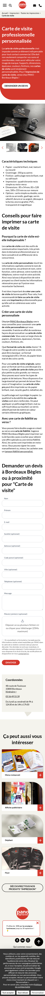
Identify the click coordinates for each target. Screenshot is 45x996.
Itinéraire (10, 691)
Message (8, 593)
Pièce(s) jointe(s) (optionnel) (15, 614)
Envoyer (11, 662)
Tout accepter (8, 992)
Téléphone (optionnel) (13, 581)
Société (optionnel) (12, 534)
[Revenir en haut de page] (38, 941)
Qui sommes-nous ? (22, 946)
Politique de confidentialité (28, 985)
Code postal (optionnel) (13, 558)
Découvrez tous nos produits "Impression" (22, 887)
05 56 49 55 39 (13, 696)
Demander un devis (16, 85)
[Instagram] (28, 940)
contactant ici (23, 654)
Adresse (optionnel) (12, 546)
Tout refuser (23, 992)
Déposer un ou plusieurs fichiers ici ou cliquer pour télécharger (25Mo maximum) (23, 628)
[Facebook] (17, 940)
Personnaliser (38, 992)
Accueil (5, 13)
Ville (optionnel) (10, 569)
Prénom (7, 510)
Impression (14, 13)
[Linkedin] (22, 940)
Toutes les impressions (30, 13)
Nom (6, 498)
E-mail (6, 522)
